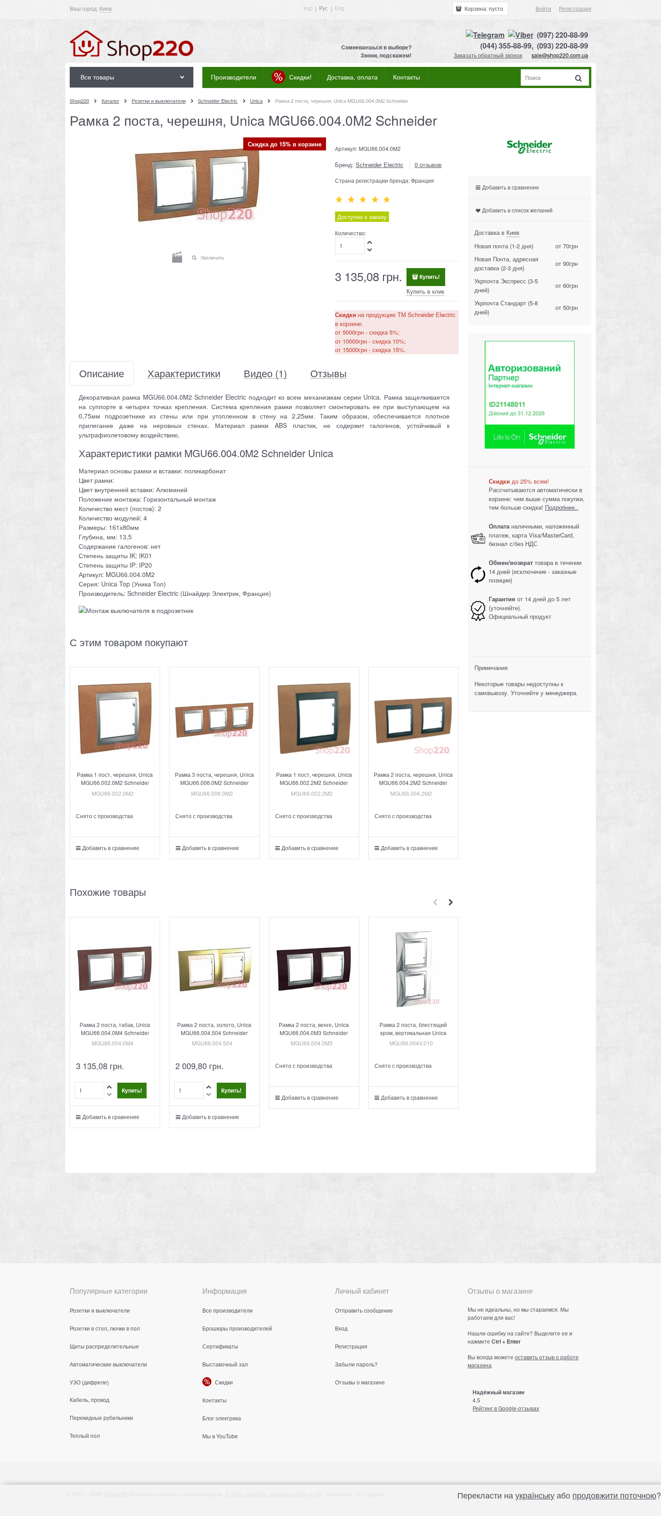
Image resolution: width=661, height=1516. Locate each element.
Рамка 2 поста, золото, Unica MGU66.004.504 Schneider (214, 1028)
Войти (543, 8)
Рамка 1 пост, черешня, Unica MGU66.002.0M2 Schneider (115, 778)
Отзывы (328, 373)
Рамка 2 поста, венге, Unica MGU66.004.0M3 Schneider (314, 1028)
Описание (101, 373)
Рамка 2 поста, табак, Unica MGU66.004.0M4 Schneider (115, 1028)
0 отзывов (428, 164)
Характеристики (183, 373)
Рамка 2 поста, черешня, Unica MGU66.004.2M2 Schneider (413, 778)
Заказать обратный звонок (488, 55)
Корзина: (483, 8)
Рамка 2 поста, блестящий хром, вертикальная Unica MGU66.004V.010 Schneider (413, 1032)
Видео (265, 373)
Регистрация (575, 8)
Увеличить (212, 257)
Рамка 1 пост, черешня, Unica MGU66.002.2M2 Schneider (314, 778)
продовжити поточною (614, 1495)
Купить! (430, 277)
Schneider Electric (379, 164)
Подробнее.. (561, 507)
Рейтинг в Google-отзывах (506, 1408)
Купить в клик (425, 291)
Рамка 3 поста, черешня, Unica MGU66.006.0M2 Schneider (214, 778)
